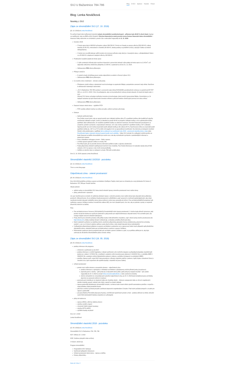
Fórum (153, 4)
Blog (128, 4)
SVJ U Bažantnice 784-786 (87, 5)
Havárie (146, 4)
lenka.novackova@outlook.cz (112, 274)
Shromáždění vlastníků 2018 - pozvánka (89, 323)
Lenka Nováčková (86, 30)
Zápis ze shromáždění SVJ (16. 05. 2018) (89, 238)
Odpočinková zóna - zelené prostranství (88, 173)
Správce (139, 4)
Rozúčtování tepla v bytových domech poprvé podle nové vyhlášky (98, 133)
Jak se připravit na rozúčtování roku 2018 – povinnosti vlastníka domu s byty (124, 131)
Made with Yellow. (74, 363)
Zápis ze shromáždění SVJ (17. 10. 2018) (89, 26)
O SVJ (133, 4)
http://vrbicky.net (79, 220)
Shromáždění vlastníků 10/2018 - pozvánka (90, 159)
